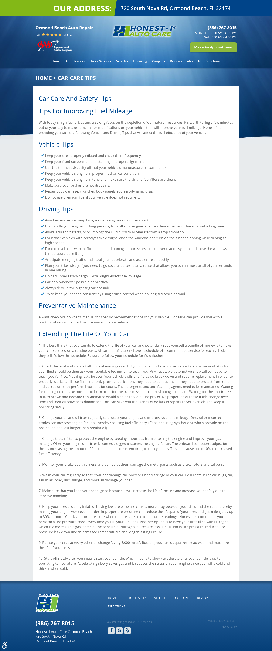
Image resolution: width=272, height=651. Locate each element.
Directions (212, 61)
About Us (193, 61)
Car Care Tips (77, 78)
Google (119, 630)
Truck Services (101, 61)
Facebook (111, 630)
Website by (222, 621)
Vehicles (122, 61)
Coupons (158, 61)
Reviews (176, 61)
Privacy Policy (229, 626)
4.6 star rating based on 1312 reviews (129, 622)
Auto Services (75, 61)
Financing (140, 61)
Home (56, 61)
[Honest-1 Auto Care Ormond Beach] (144, 31)
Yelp (127, 630)
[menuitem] (56, 61)
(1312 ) (68, 35)
